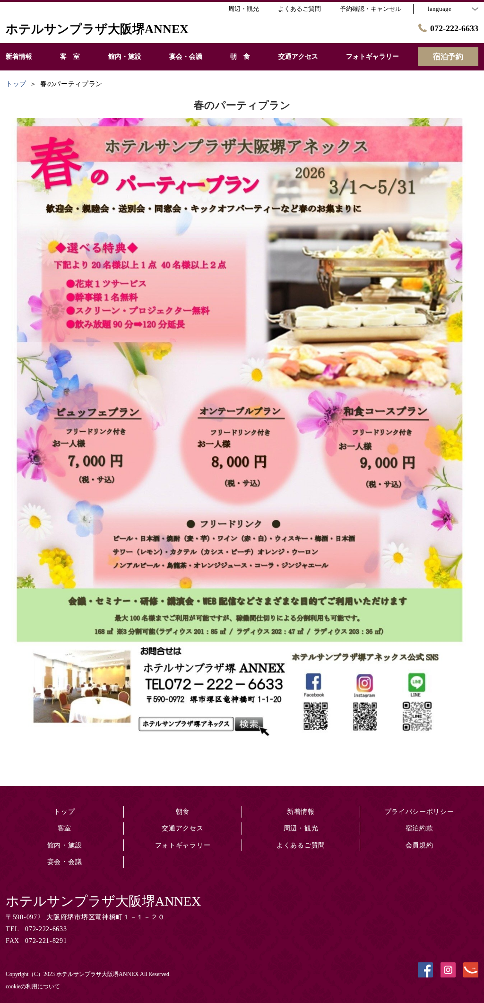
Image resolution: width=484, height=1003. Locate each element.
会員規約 (419, 845)
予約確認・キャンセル (370, 8)
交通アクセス (182, 828)
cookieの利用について (33, 986)
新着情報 (301, 811)
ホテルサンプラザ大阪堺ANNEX (103, 901)
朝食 (183, 811)
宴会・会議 (64, 861)
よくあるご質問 (301, 845)
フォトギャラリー (183, 845)
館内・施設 (64, 845)
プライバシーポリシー (419, 811)
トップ (64, 811)
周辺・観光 (301, 828)
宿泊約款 (419, 828)
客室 (64, 828)
